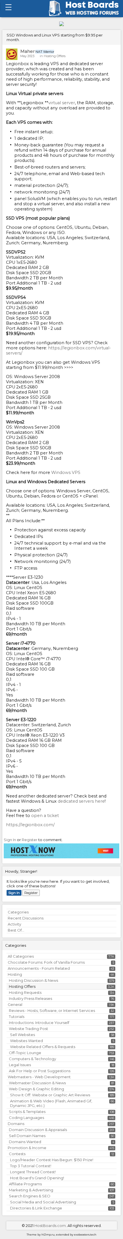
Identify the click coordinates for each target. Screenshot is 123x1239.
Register (31, 892)
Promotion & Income (27, 1147)
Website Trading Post (28, 1028)
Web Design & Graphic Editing (36, 1089)
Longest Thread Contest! (33, 1172)
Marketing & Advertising (31, 1190)
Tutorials (16, 1016)
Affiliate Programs (25, 1184)
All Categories (21, 956)
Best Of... (16, 930)
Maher (27, 51)
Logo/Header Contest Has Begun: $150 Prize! (51, 1159)
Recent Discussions (25, 918)
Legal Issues (20, 1064)
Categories (18, 912)
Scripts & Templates (27, 1111)
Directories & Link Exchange (36, 1208)
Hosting (15, 974)
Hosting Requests (25, 992)
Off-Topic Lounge (25, 1052)
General (15, 1004)
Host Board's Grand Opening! (37, 1178)
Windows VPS (65, 472)
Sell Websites (22, 1034)
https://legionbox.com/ (30, 824)
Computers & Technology (32, 1058)
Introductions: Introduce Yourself (39, 1022)
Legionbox (18, 63)
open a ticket (45, 815)
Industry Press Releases (30, 998)
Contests (17, 1153)
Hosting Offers (22, 986)
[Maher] (11, 54)
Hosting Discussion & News (33, 980)
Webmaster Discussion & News (37, 1083)
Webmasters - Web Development (39, 1077)
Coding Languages (26, 1117)
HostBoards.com (50, 1225)
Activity (14, 924)
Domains (16, 1123)
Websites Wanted (26, 1040)
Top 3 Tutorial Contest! (30, 1166)
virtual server (61, 102)
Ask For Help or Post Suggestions (39, 1070)
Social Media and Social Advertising (43, 1202)
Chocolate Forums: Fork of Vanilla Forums (46, 962)
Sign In (14, 892)
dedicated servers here (81, 801)
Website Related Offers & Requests (42, 1046)
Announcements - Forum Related (39, 968)
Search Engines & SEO (29, 1196)
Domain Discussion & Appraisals (38, 1129)
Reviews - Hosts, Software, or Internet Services (52, 1010)
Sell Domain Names (27, 1135)
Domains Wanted (25, 1141)
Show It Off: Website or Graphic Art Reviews (50, 1095)
